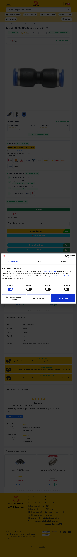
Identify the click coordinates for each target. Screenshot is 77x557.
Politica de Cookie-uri (61, 276)
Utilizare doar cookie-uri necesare (14, 298)
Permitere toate (63, 298)
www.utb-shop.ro (50, 271)
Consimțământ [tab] (13, 262)
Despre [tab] (63, 262)
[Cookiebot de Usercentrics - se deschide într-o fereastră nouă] (66, 256)
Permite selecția (38, 298)
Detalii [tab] (38, 262)
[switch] (29, 289)
